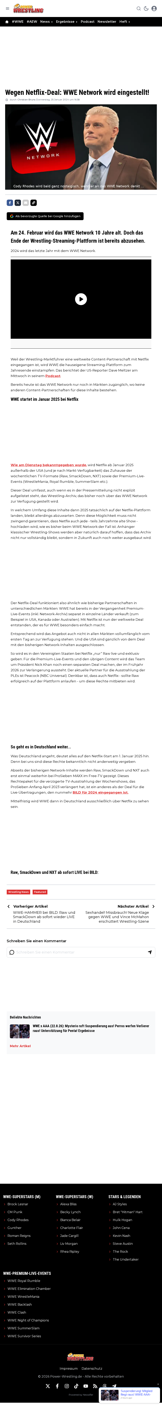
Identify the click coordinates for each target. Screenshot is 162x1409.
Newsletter (107, 22)
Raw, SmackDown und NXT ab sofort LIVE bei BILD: (54, 872)
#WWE (18, 22)
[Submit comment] (149, 952)
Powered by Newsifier (81, 1394)
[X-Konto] (47, 1386)
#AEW (32, 22)
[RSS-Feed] (95, 1386)
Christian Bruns (26, 99)
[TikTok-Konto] (76, 1386)
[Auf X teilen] (18, 203)
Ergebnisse (65, 22)
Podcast (87, 22)
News (45, 22)
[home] (7, 22)
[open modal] (154, 8)
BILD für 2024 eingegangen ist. (100, 792)
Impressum (69, 1368)
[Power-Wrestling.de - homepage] (29, 8)
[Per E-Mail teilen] (26, 203)
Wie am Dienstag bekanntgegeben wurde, (49, 465)
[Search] (138, 8)
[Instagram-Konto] (66, 1386)
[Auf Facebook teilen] (10, 203)
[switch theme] (146, 8)
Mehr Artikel (20, 1046)
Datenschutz (92, 1368)
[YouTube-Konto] (85, 1386)
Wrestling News (18, 891)
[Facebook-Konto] (57, 1386)
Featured (40, 891)
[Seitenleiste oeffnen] (7, 8)
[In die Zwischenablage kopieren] (33, 203)
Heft (123, 22)
